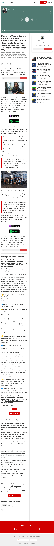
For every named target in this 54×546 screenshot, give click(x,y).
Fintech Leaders (16, 68)
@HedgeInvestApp (14, 349)
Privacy (26, 536)
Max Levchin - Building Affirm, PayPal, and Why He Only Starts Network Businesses (44, 76)
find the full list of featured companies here (12, 265)
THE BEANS (7, 274)
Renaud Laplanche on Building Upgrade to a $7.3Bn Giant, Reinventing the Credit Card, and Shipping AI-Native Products (45, 88)
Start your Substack (23, 540)
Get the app (33, 540)
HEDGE (5, 349)
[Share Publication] (37, 2)
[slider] (27, 30)
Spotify (3, 240)
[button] (17, 19)
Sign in (50, 2)
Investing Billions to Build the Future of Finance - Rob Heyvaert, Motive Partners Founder (44, 82)
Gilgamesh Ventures (16, 486)
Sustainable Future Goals (15, 191)
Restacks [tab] (10, 505)
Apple (21, 238)
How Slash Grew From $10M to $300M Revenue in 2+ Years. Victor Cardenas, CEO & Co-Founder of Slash (44, 70)
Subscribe (43, 2)
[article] (42, 58)
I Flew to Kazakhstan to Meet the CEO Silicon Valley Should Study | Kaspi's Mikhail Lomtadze (44, 58)
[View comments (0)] (51, 16)
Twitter (3, 306)
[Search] (35, 2)
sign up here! (22, 74)
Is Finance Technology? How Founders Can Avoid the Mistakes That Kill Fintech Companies (43, 100)
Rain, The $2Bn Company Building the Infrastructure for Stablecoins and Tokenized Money (44, 64)
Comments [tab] (4, 505)
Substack (20, 543)
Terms (30, 536)
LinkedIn (21, 304)
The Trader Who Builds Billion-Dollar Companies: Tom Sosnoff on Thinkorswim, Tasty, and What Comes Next (44, 94)
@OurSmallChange (19, 310)
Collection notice (36, 536)
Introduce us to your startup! (11, 263)
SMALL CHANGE (8, 310)
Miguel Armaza (5, 484)
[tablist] (7, 505)
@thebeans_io (15, 274)
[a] (34, 59)
